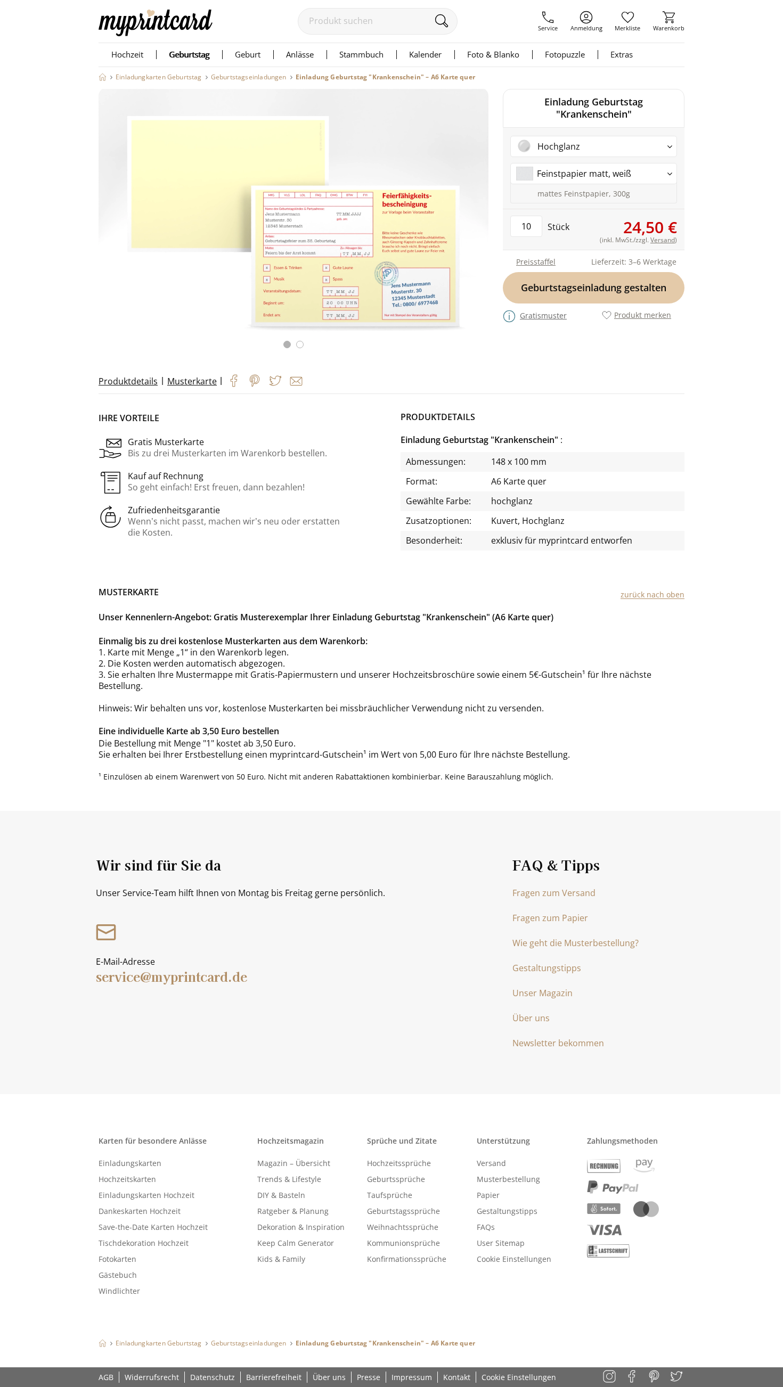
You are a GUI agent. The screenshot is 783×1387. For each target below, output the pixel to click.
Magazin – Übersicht (293, 1163)
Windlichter (119, 1291)
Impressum (411, 1377)
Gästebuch (118, 1275)
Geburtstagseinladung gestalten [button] (593, 287)
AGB (106, 1377)
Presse (368, 1377)
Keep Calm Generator (295, 1243)
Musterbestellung (508, 1179)
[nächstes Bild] (477, 225)
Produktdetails (128, 381)
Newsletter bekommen (558, 1043)
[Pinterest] (254, 380)
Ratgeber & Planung (293, 1211)
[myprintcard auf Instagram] (610, 1377)
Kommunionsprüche (403, 1243)
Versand (491, 1163)
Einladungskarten (130, 1163)
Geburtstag (189, 54)
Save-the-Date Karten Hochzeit (153, 1227)
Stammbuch (361, 54)
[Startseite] (103, 77)
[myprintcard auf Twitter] (677, 1377)
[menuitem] (548, 21)
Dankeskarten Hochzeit (140, 1211)
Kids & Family (281, 1259)
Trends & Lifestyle (289, 1179)
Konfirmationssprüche (406, 1259)
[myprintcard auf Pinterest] (655, 1377)
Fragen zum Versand (554, 893)
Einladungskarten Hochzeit (146, 1195)
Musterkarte (192, 381)
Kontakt (456, 1377)
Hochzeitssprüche (399, 1163)
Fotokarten (117, 1259)
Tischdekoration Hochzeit (144, 1243)
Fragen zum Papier (550, 918)
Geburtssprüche (396, 1179)
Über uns (531, 1018)
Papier (488, 1195)
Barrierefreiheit (273, 1377)
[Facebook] (233, 380)
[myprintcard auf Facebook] (632, 1377)
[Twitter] (275, 380)
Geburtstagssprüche (403, 1211)
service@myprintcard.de (171, 976)
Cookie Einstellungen (514, 1259)
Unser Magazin (542, 993)
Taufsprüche (389, 1195)
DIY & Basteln (281, 1195)
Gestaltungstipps (546, 968)
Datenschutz (212, 1377)
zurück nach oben (652, 594)
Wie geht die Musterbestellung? (575, 943)
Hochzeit (127, 54)
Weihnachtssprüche (402, 1227)
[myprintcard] (156, 33)
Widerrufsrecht (152, 1377)
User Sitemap (501, 1243)
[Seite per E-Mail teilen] (296, 381)
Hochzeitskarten (127, 1179)
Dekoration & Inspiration (301, 1227)
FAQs (486, 1227)
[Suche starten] (441, 21)
